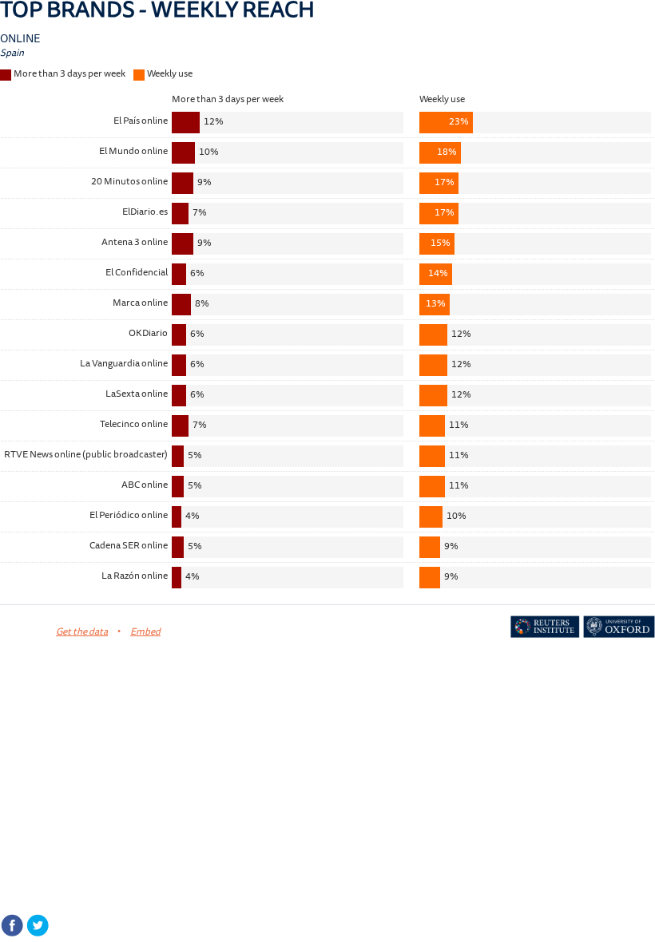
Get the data (82, 632)
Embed (145, 632)
